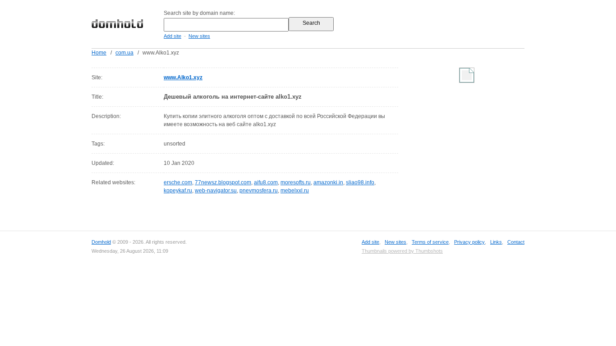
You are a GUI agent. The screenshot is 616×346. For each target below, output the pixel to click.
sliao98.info (360, 182)
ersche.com (178, 182)
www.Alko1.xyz (183, 77)
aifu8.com (266, 182)
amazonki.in (328, 182)
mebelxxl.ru (294, 190)
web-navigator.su (216, 190)
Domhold (101, 242)
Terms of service (430, 242)
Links (496, 242)
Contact (515, 242)
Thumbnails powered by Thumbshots (402, 251)
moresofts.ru (295, 182)
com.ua (124, 53)
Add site (172, 36)
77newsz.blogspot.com (223, 182)
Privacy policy (469, 242)
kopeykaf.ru (178, 190)
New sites (199, 36)
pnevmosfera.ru (258, 190)
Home (99, 53)
